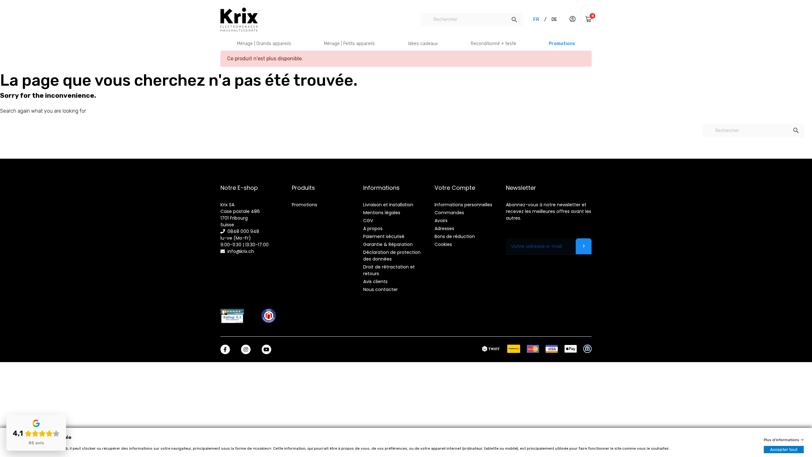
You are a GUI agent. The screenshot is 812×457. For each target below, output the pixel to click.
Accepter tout (783, 449)
